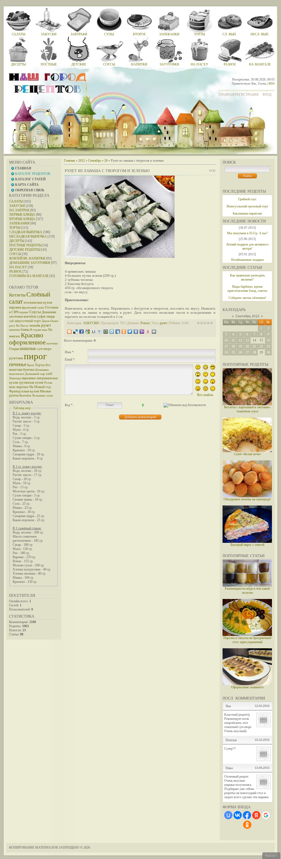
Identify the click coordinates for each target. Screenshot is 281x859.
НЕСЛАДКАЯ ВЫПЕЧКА (28, 236)
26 (240, 352)
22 (261, 346)
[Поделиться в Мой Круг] (111, 331)
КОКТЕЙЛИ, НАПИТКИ (27, 258)
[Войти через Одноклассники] (247, 825)
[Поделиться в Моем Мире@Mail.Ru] (105, 331)
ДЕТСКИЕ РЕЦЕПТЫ (24, 250)
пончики (52, 343)
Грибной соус (247, 199)
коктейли (30, 316)
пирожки (15, 307)
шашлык (28, 348)
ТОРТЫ (14, 228)
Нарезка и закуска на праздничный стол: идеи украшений (247, 640)
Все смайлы (205, 395)
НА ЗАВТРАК (19, 210)
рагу (12, 325)
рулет (46, 325)
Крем (30, 365)
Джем (45, 321)
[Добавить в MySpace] (118, 331)
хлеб (49, 374)
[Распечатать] (154, 331)
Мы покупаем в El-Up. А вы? (247, 233)
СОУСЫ (15, 254)
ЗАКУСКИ (17, 206)
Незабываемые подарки (247, 260)
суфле (41, 316)
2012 (81, 160)
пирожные (29, 378)
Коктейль (25, 395)
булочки (28, 370)
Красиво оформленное (27, 339)
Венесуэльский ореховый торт (247, 206)
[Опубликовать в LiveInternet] (93, 331)
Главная (226, 94)
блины (25, 330)
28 (254, 352)
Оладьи (14, 349)
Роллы (48, 382)
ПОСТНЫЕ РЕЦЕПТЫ (25, 245)
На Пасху (22, 325)
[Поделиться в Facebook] (81, 331)
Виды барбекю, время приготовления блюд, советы (247, 289)
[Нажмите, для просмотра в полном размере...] (120, 257)
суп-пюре (44, 349)
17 (226, 346)
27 (247, 352)
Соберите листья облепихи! (247, 298)
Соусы (35, 312)
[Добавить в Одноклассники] (124, 331)
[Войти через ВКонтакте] (238, 815)
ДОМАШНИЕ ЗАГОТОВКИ (29, 263)
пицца (51, 316)
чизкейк (34, 325)
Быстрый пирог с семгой (247, 545)
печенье (17, 364)
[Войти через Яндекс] (256, 815)
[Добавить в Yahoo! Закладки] (142, 331)
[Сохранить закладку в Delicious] (75, 331)
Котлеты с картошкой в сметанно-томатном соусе (247, 409)
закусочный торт (28, 321)
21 (254, 346)
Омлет (54, 321)
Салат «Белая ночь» (247, 454)
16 (268, 340)
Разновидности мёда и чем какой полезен (247, 591)
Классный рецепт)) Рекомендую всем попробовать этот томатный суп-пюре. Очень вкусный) (238, 723)
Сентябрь (94, 160)
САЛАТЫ (16, 201)
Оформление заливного (247, 687)
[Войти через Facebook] (247, 815)
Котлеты (17, 295)
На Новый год (40, 387)
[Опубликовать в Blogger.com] (69, 331)
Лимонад (15, 378)
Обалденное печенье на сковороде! (247, 499)
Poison (145, 323)
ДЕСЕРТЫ (16, 241)
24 (226, 352)
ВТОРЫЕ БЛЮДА (22, 219)
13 (247, 340)
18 (233, 346)
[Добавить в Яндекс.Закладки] (148, 331)
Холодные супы (42, 395)
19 (240, 346)
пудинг (24, 312)
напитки (14, 329)
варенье (22, 387)
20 (247, 346)
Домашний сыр (35, 373)
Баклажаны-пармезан (247, 213)
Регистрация (246, 94)
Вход (267, 94)
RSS (272, 83)
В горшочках (38, 329)
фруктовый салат (33, 307)
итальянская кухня (38, 302)
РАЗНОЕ (15, 271)
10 (226, 340)
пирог (35, 356)
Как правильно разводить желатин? (247, 277)
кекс (12, 387)
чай (11, 321)
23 (268, 346)
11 (233, 340)
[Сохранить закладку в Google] (87, 331)
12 (240, 340)
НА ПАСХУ (18, 267)
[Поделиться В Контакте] (136, 331)
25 (233, 352)
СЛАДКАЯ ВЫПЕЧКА (25, 232)
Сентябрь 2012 (247, 316)
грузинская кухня (31, 382)
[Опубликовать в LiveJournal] (99, 331)
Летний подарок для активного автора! (247, 246)
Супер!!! (230, 748)
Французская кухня (24, 391)
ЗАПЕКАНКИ (19, 223)
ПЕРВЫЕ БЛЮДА (22, 214)
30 (268, 352)
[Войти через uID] (228, 815)
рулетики (16, 358)
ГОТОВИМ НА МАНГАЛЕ (29, 276)
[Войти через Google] (266, 815)
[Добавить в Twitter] (130, 331)
